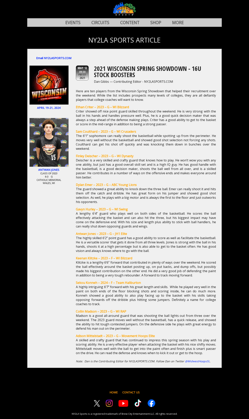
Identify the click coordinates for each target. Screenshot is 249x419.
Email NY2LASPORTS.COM (53, 58)
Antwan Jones (48, 170)
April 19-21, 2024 (48, 108)
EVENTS (73, 22)
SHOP (155, 22)
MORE (178, 22)
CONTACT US (131, 392)
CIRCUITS (100, 22)
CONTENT (129, 22)
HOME (114, 392)
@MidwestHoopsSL (197, 361)
